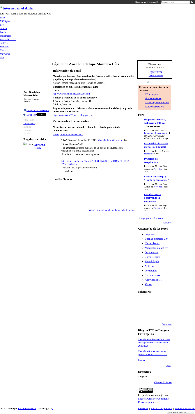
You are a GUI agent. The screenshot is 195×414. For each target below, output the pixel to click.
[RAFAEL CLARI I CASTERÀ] (157, 299)
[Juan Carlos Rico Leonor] (157, 308)
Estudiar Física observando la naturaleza (152, 198)
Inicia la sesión (156, 75)
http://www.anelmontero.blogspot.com (71, 93)
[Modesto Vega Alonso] (141, 308)
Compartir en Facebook (38, 110)
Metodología (152, 261)
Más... (169, 366)
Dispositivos (151, 252)
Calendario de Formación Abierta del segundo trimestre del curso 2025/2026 (154, 342)
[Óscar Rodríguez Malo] (165, 299)
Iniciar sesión (153, 2)
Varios (148, 284)
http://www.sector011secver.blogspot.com (73, 115)
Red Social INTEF (27, 408)
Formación (151, 270)
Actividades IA (153, 279)
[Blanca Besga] (165, 308)
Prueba (141, 360)
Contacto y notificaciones (157, 102)
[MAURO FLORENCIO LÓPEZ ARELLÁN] (141, 299)
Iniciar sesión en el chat (177, 412)
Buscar (192, 2)
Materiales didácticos (156, 247)
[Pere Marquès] (149, 316)
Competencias (152, 256)
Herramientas (152, 243)
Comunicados (152, 275)
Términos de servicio (185, 408)
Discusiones (29, 123)
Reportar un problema (161, 408)
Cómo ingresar (152, 94)
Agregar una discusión (152, 218)
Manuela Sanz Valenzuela (110, 140)
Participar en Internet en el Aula (68, 134)
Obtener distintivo (163, 382)
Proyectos (148, 133)
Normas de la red (153, 98)
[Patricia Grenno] (165, 316)
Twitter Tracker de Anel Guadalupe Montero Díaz (111, 210)
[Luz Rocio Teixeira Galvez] (141, 316)
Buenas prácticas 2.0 (156, 238)
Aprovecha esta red (154, 106)
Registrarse (140, 2)
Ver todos (167, 222)
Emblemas (143, 408)
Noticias (149, 266)
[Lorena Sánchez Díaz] (149, 308)
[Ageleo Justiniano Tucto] (149, 299)
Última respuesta (161, 133)
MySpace (31, 114)
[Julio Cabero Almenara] (157, 316)
